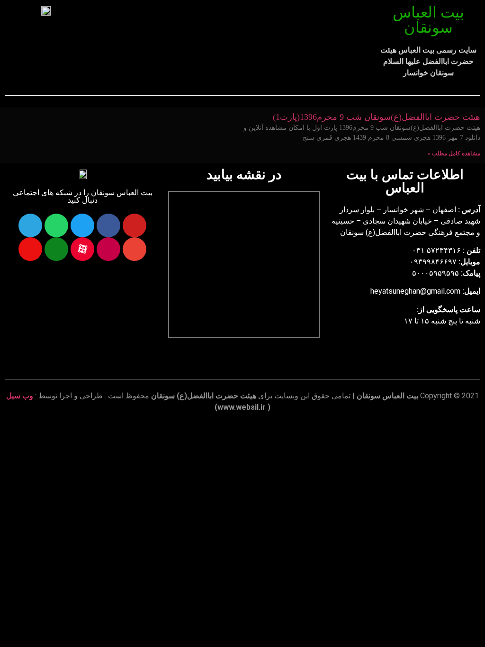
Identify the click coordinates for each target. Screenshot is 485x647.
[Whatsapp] (56, 225)
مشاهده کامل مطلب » (454, 153)
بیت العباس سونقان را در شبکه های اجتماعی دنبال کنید (83, 196)
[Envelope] (134, 249)
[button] (230, 29)
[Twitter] (82, 225)
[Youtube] (134, 225)
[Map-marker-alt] (30, 249)
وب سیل (19, 395)
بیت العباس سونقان (428, 20)
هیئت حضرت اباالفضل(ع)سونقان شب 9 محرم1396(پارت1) (376, 117)
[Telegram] (30, 225)
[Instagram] (108, 249)
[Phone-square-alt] (56, 249)
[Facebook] (108, 225)
